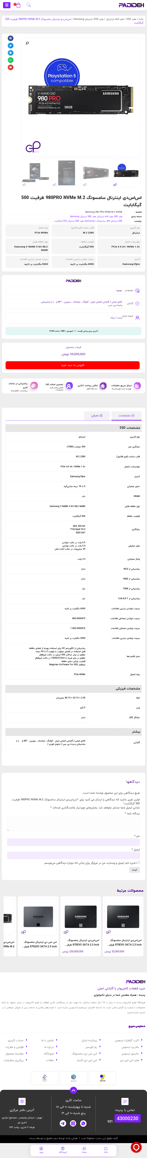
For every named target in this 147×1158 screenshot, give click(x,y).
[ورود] (41, 1148)
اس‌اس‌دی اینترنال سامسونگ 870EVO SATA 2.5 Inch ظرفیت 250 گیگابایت (124, 945)
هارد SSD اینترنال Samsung (88, 19)
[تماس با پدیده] (125, 1101)
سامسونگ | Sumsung (95, 221)
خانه (141, 19)
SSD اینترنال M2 (114, 221)
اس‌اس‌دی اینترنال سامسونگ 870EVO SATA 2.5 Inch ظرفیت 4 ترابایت (81, 945)
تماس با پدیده (125, 1110)
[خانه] (106, 1148)
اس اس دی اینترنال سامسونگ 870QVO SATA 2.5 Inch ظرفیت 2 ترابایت (39, 947)
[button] (29, 4)
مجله (84, 1152)
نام (137, 836)
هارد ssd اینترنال (115, 19)
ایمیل (136, 849)
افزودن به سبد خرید (72, 365)
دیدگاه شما (132, 813)
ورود (41, 1152)
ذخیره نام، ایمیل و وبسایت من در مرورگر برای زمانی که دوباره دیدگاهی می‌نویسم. (90, 863)
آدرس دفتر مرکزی (22, 1110)
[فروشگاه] (63, 1148)
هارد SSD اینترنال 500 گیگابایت (69, 221)
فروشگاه (63, 1152)
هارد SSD (131, 19)
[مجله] (84, 1148)
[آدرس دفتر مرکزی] (22, 1101)
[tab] (127, 415)
